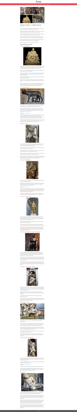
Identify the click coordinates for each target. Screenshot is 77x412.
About (41, 4)
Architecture (35, 4)
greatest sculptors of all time (37, 68)
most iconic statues (25, 105)
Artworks (31, 4)
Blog (38, 4)
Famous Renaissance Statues (27, 364)
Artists (28, 4)
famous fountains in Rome (28, 320)
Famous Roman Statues (26, 113)
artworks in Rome (40, 119)
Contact (44, 4)
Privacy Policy (48, 4)
